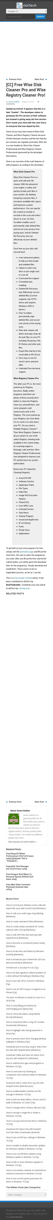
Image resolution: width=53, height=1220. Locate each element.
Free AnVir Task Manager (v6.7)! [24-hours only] (17, 867)
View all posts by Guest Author (23, 841)
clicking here (24, 588)
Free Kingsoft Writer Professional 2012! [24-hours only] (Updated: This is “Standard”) (20, 857)
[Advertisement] (26, 49)
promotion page (27, 551)
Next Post (39, 79)
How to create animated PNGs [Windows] (24, 921)
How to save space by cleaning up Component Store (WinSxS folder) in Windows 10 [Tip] (26, 1074)
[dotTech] (26, 7)
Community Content (23, 578)
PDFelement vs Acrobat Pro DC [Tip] (22, 967)
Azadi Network (16, 1217)
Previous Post (15, 79)
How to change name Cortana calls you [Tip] (25, 1107)
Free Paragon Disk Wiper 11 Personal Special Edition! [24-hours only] (20, 876)
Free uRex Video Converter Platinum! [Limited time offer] (18, 887)
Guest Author (14, 101)
